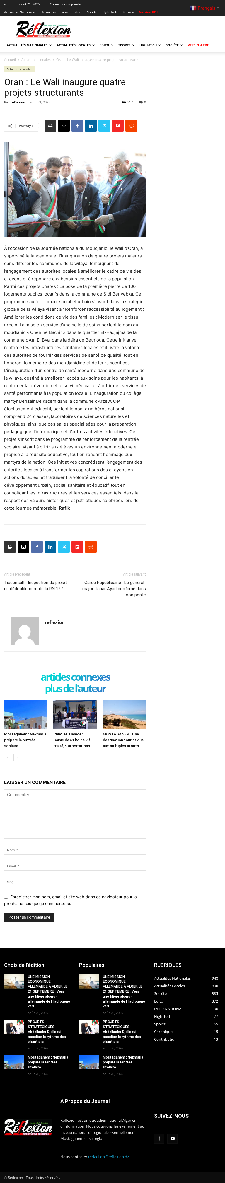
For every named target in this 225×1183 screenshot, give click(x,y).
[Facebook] (77, 126)
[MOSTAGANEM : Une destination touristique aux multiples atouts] (124, 714)
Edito (77, 12)
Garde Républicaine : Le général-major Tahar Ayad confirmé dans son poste (114, 589)
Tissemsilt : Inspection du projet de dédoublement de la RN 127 (35, 585)
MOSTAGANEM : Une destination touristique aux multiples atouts (123, 740)
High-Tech (109, 12)
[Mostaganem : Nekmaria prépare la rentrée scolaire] (25, 714)
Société (128, 12)
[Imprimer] (50, 126)
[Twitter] (104, 126)
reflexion (18, 102)
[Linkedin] (91, 126)
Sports (92, 12)
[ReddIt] (131, 126)
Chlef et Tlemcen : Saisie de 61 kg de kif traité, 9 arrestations (71, 740)
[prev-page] (7, 757)
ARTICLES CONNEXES (75, 677)
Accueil (10, 59)
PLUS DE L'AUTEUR (75, 688)
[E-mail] (64, 126)
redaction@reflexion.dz (108, 1156)
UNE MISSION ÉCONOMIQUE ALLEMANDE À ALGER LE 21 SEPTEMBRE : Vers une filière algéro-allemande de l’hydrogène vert (49, 991)
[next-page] (17, 757)
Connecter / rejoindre (66, 4)
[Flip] (118, 126)
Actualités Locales (54, 12)
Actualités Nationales (20, 12)
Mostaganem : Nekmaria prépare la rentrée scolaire (25, 740)
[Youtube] (172, 1139)
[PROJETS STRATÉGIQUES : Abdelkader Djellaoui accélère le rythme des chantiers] (14, 1027)
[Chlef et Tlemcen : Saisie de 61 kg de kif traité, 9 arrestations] (74, 714)
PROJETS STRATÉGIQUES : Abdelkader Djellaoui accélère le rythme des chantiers (47, 1032)
